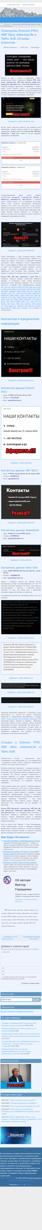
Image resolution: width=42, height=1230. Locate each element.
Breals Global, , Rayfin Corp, (22, 295)
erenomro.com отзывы (24, 916)
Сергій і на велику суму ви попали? (22, 1099)
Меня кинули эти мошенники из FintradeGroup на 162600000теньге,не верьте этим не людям (21, 1110)
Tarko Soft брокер (18, 919)
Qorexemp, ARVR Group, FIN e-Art (21, 291)
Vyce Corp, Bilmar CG (11, 287)
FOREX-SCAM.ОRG (7, 1177)
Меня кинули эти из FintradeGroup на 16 (25, 1105)
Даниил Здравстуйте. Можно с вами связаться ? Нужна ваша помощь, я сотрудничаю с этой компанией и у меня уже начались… (21, 1118)
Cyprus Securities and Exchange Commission (22, 719)
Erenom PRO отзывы (9, 916)
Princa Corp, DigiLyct (10, 289)
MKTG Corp (16, 308)
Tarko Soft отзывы (32, 919)
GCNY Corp (25, 301)
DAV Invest (11, 303)
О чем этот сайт (13, 5)
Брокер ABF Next (30, 922)
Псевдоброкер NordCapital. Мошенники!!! (31, 937)
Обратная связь (28, 5)
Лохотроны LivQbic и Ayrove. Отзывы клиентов (20, 862)
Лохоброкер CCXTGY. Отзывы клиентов (10, 937)
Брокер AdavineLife (8, 925)
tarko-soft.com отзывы (9, 922)
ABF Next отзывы (10, 910)
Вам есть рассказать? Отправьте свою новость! (17, 1010)
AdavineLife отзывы (14, 913)
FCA (3, 719)
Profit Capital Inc (10, 305)
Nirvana (21, 1184)
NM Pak (8, 308)
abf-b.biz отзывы (23, 910)
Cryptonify (25, 308)
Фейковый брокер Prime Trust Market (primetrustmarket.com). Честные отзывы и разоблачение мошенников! (16, 1050)
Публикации (7, 24)
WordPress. (29, 1184)
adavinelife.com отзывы (30, 913)
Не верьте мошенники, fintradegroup (23, 1102)
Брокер (20, 922)
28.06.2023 (24, 47)
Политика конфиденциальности (21, 1179)
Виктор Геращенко (10, 47)
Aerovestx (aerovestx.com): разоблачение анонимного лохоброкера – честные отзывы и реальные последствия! (21, 1043)
